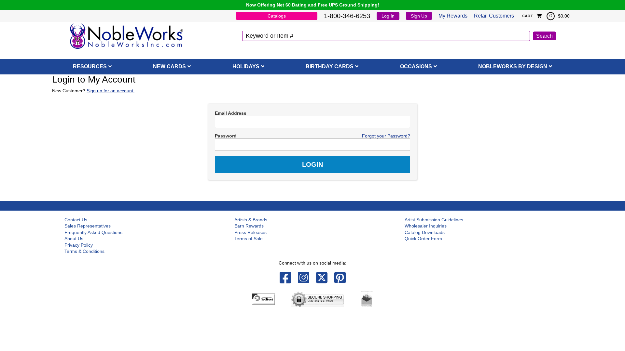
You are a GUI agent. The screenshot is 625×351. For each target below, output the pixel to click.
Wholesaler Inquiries (426, 225)
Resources (90, 66)
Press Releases (250, 232)
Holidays (245, 66)
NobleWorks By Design (512, 66)
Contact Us (75, 219)
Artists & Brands (250, 219)
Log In (388, 16)
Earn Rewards (249, 225)
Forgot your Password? (386, 135)
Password (226, 135)
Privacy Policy (78, 245)
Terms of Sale (248, 238)
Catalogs (277, 16)
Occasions (416, 66)
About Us (73, 238)
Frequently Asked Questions (93, 232)
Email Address (230, 113)
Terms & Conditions (84, 251)
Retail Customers (494, 16)
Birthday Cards (330, 66)
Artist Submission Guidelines (434, 219)
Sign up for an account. (110, 90)
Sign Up (419, 16)
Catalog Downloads (425, 232)
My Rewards (452, 16)
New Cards (169, 66)
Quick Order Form (423, 238)
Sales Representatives (87, 225)
